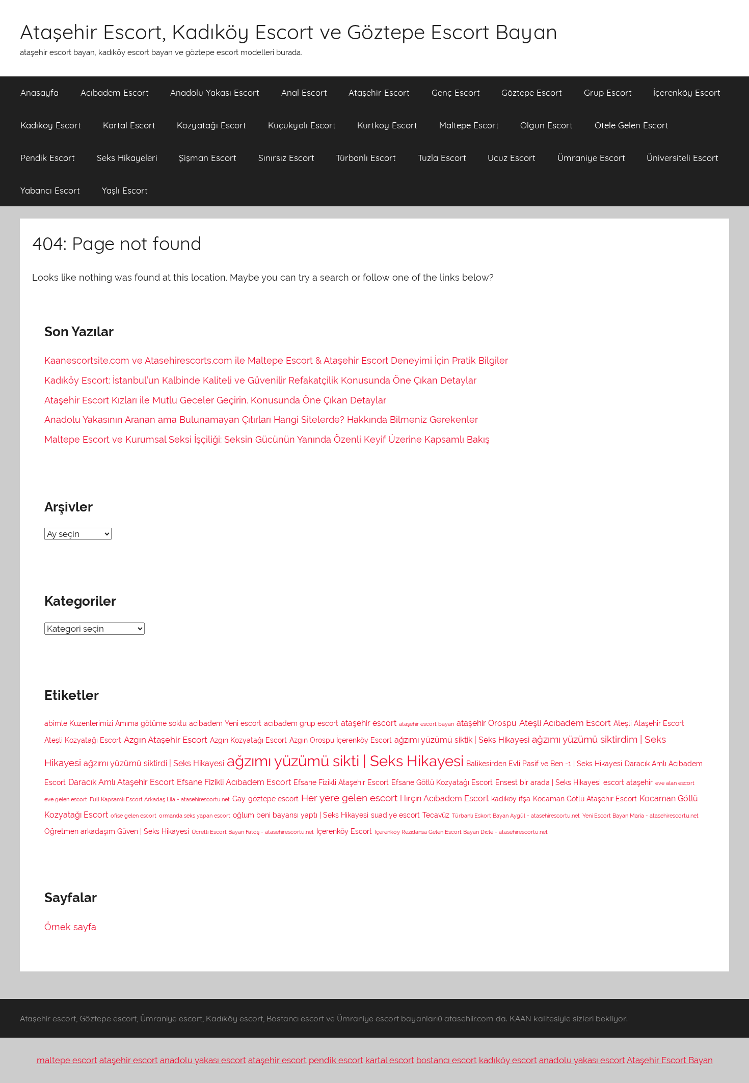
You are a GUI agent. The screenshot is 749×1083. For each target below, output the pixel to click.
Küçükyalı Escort (302, 125)
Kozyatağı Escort (211, 125)
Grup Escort (608, 92)
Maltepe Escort (469, 125)
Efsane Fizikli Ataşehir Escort (341, 782)
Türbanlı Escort (366, 157)
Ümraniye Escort (591, 157)
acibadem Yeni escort (225, 723)
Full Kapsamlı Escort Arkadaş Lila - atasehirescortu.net (160, 799)
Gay (239, 799)
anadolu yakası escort (203, 1060)
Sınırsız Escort (286, 157)
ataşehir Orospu (487, 723)
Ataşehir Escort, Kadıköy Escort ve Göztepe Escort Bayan (288, 31)
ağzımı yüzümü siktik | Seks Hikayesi (461, 740)
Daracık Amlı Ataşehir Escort (121, 782)
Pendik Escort (47, 157)
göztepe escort (273, 799)
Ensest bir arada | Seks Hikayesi (548, 782)
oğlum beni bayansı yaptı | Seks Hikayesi (300, 815)
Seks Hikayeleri (127, 157)
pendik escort (336, 1060)
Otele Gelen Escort (631, 125)
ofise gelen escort (133, 816)
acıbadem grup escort (301, 723)
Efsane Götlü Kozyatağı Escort (442, 782)
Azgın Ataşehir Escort (165, 740)
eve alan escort (674, 783)
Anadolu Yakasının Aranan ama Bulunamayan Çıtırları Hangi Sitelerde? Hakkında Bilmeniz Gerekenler (261, 419)
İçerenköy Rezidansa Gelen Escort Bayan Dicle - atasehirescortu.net (461, 832)
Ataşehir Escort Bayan (670, 1060)
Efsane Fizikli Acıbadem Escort (234, 782)
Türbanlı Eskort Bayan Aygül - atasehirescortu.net (516, 816)
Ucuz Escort (512, 157)
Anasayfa (39, 92)
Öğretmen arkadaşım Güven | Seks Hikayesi (116, 831)
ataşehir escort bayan (426, 724)
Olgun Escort (546, 125)
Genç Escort (456, 92)
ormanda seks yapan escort (194, 816)
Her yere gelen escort (349, 797)
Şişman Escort (207, 157)
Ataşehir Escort (379, 92)
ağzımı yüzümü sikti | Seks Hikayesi (345, 761)
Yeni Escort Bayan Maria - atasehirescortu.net (640, 816)
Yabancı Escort (50, 190)
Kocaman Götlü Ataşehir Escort (585, 799)
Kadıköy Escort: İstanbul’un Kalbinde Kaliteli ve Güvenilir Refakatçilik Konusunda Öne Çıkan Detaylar (260, 380)
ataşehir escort (368, 723)
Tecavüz (435, 815)
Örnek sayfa (70, 927)
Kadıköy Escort (50, 125)
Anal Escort (304, 92)
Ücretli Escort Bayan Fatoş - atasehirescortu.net (253, 832)
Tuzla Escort (442, 157)
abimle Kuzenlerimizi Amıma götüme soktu (115, 723)
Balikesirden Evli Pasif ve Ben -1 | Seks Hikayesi (544, 764)
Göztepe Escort (531, 92)
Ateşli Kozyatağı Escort (82, 740)
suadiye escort (395, 815)
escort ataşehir (628, 782)
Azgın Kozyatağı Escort (248, 740)
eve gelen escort (65, 799)
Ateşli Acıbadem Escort (565, 723)
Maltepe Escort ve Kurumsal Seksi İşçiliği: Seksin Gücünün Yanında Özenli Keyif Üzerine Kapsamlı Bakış (267, 439)
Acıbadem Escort (115, 92)
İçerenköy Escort (686, 92)
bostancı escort (446, 1060)
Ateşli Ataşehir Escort (648, 723)
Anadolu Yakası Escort (214, 92)
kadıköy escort (508, 1060)
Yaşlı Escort (125, 190)
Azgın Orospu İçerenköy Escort (340, 740)
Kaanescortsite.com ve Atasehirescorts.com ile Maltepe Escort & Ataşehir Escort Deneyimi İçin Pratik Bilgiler (276, 360)
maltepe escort (67, 1060)
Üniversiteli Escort (682, 157)
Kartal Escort (129, 125)
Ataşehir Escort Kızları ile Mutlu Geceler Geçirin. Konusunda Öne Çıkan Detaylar (215, 400)
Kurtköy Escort (387, 125)
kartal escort (389, 1060)
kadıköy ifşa (510, 799)
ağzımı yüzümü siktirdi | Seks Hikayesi (154, 763)
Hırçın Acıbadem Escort (444, 798)
